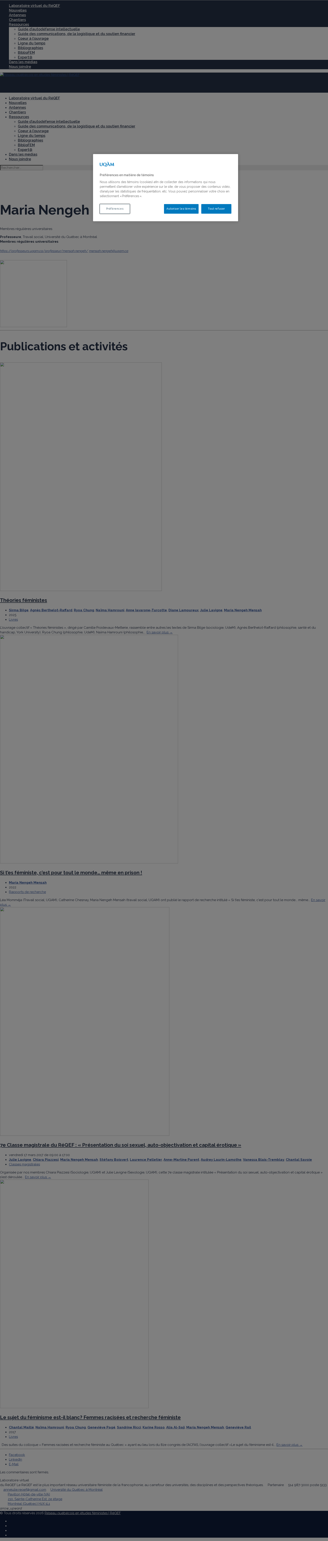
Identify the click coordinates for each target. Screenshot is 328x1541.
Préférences (115, 208)
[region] (165, 187)
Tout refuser (216, 208)
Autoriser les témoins (181, 208)
